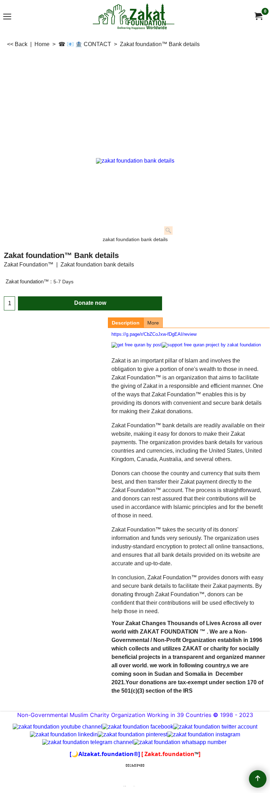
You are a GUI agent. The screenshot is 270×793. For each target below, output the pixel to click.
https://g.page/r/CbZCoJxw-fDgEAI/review (154, 334)
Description (126, 323)
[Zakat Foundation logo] (133, 16)
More (153, 323)
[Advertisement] (135, 101)
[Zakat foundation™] (258, 16)
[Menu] (7, 17)
